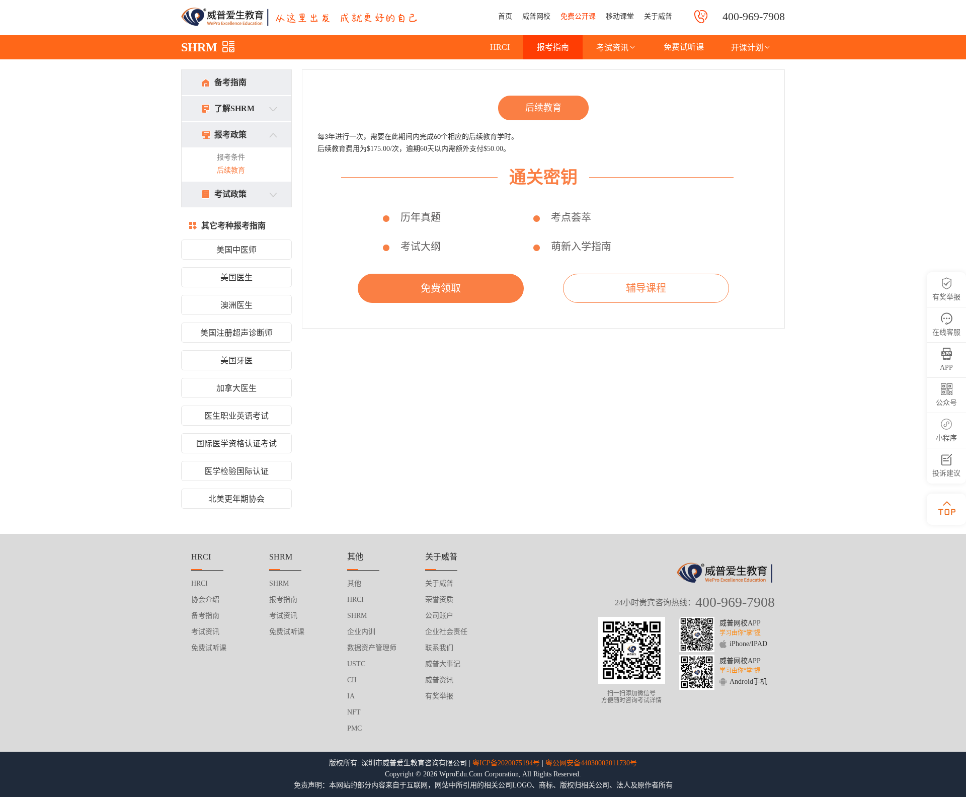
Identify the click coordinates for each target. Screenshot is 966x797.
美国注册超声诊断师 (236, 333)
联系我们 (439, 648)
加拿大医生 (236, 388)
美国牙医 (236, 360)
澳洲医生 (236, 305)
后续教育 (231, 170)
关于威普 (658, 16)
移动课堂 (620, 16)
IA (351, 696)
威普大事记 (442, 664)
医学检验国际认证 (236, 471)
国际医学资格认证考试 (236, 443)
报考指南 (553, 47)
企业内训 (361, 631)
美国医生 (236, 277)
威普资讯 (439, 680)
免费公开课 (578, 16)
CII (352, 680)
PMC (354, 728)
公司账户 (439, 615)
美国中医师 (236, 250)
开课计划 (747, 47)
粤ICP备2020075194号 (506, 763)
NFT (354, 712)
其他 (354, 583)
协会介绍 (205, 599)
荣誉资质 (439, 599)
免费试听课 (684, 47)
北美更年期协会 (236, 499)
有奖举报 (439, 696)
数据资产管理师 (371, 648)
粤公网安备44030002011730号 (591, 763)
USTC (356, 664)
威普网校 (536, 16)
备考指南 (230, 82)
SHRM (199, 47)
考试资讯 (612, 47)
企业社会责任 (446, 631)
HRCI (500, 47)
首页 (505, 16)
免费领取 (441, 288)
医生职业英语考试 (236, 416)
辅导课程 (646, 288)
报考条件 (231, 157)
